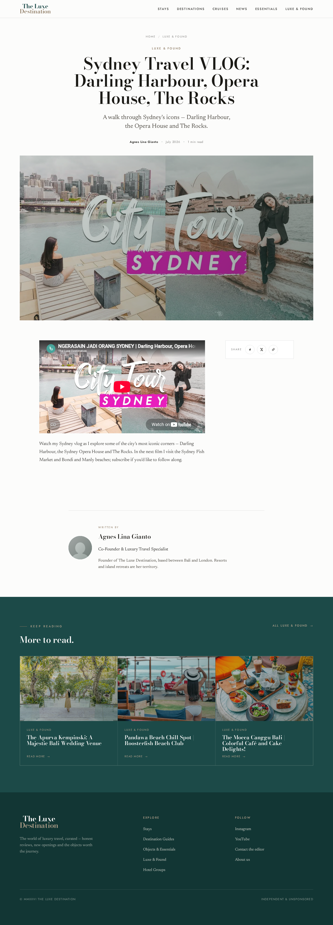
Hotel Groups (154, 870)
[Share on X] (261, 349)
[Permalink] (273, 349)
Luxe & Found (299, 9)
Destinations (191, 9)
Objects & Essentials (159, 849)
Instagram (243, 829)
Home (151, 36)
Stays (163, 9)
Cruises (221, 9)
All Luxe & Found (290, 625)
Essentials (266, 9)
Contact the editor (249, 849)
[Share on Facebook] (250, 349)
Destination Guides (158, 839)
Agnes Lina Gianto (144, 142)
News (241, 9)
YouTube (242, 839)
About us (242, 860)
